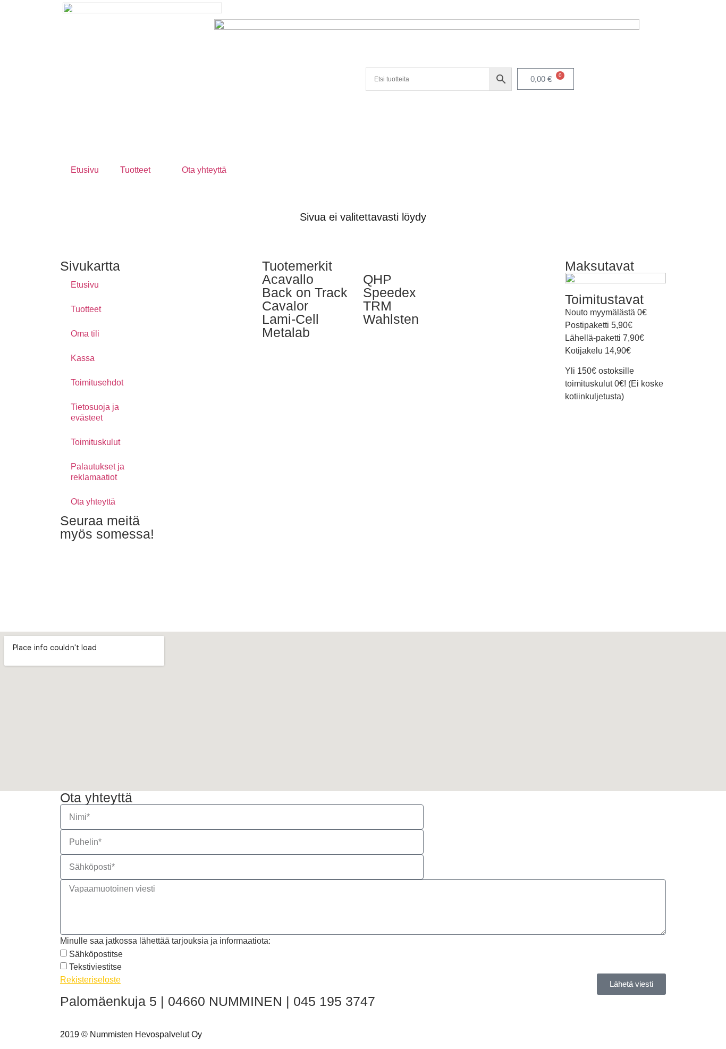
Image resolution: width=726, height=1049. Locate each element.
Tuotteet (135, 169)
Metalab (286, 332)
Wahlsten (391, 319)
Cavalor (285, 305)
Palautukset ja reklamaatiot (97, 472)
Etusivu (85, 169)
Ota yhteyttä (204, 169)
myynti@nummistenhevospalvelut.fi (126, 1014)
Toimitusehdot (97, 382)
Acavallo (288, 279)
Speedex (389, 292)
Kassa (83, 358)
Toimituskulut (95, 442)
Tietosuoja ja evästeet (95, 412)
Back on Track (305, 292)
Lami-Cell (290, 319)
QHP (377, 279)
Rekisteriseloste (90, 979)
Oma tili (85, 333)
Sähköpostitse (96, 954)
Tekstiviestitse (95, 966)
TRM (377, 305)
